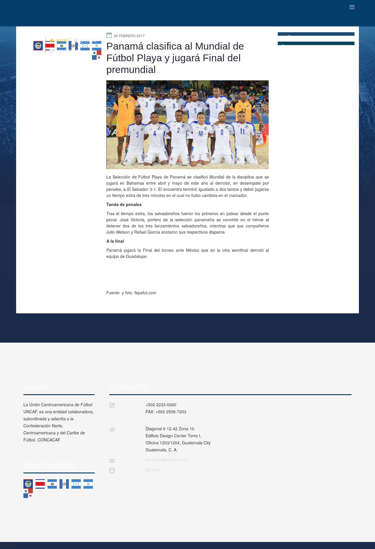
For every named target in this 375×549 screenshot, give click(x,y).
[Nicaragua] (88, 484)
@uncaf (153, 469)
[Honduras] (76, 484)
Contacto (67, 51)
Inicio (61, 40)
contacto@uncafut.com (167, 460)
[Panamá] (28, 493)
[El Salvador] (52, 484)
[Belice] (28, 484)
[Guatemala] (64, 484)
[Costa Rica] (40, 484)
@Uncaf (88, 40)
